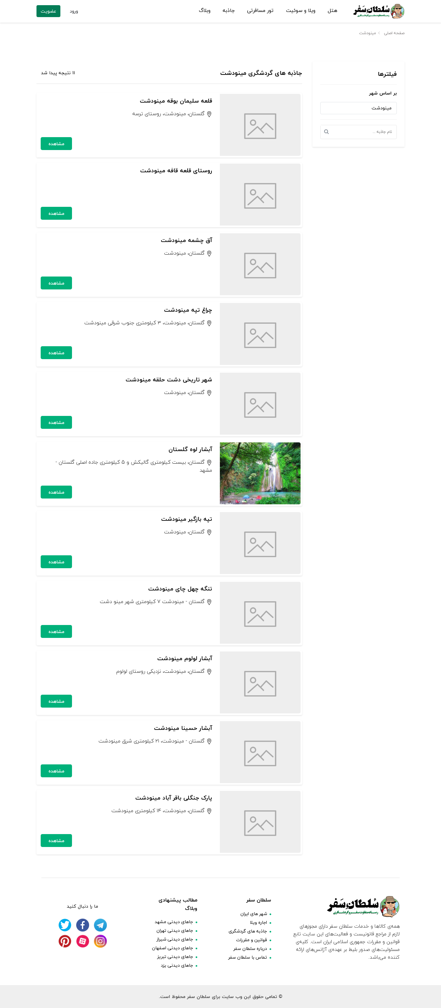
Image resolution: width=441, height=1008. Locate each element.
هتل (332, 10)
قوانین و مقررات (251, 940)
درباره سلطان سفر (250, 948)
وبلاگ (204, 10)
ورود (74, 11)
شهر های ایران (254, 914)
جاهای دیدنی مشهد (174, 922)
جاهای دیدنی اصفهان (172, 948)
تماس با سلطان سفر (247, 957)
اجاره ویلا (258, 922)
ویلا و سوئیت (300, 10)
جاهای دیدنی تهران (175, 930)
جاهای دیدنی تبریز (175, 957)
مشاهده (56, 144)
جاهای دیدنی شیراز (175, 939)
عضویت (48, 11)
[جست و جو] (328, 132)
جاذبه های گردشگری (248, 931)
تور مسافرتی (260, 10)
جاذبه (229, 10)
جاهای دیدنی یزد (177, 965)
